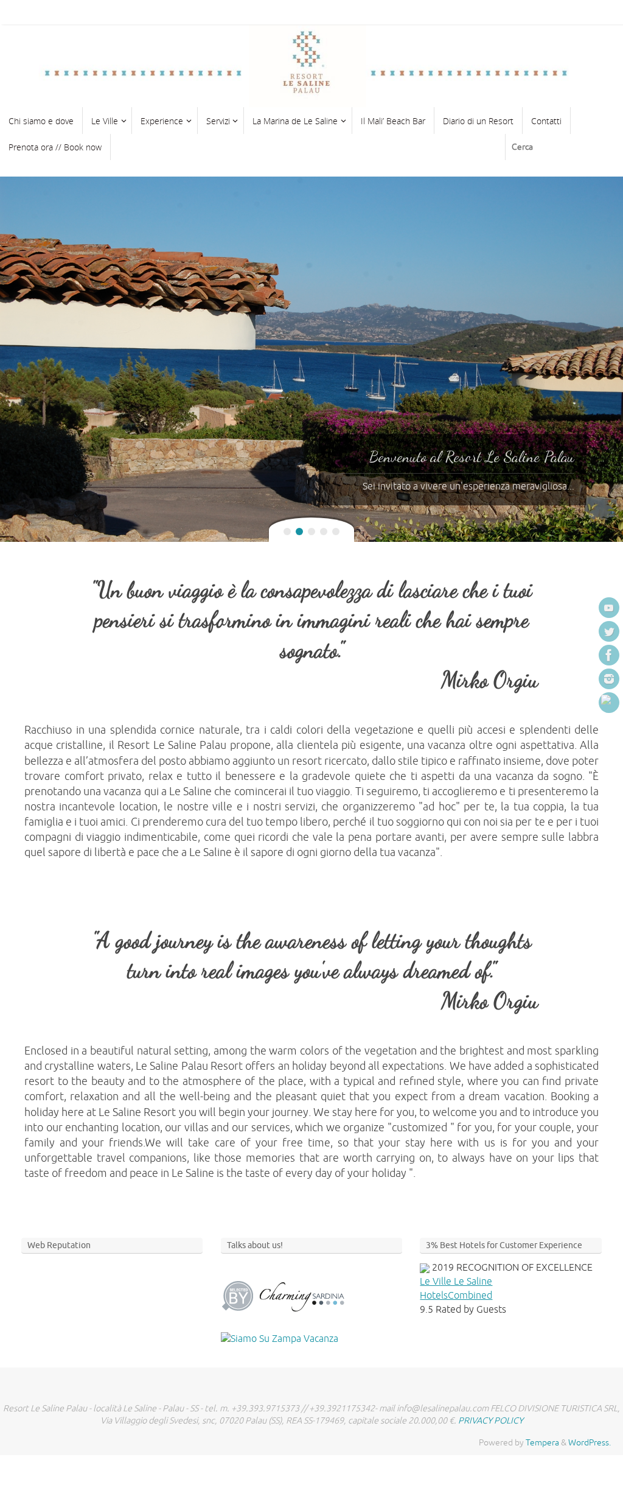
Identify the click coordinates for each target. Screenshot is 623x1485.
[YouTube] (609, 607)
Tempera (542, 1442)
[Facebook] (609, 655)
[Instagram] (609, 679)
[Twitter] (609, 631)
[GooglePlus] (609, 702)
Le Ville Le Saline (456, 1282)
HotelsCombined (456, 1296)
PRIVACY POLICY (490, 1420)
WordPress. (589, 1442)
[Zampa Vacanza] (279, 1338)
